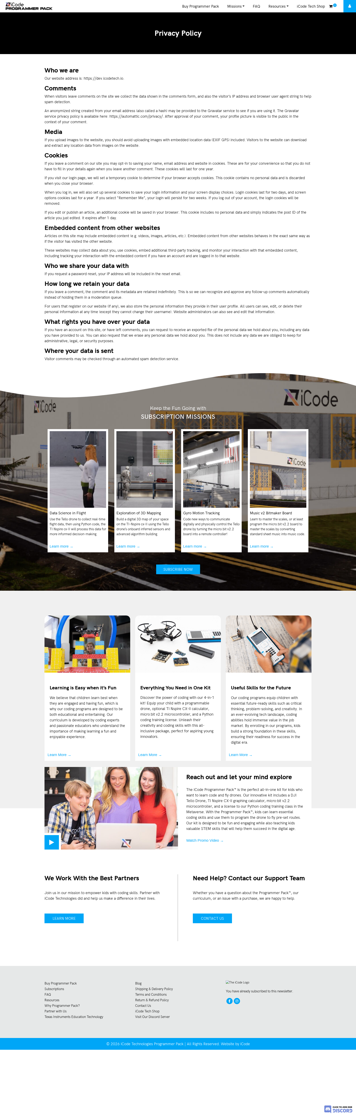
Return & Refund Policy (152, 1000)
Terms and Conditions (151, 994)
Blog (138, 983)
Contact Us (212, 918)
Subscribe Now (178, 569)
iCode (245, 1044)
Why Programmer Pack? (62, 1006)
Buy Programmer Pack (200, 6)
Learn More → (59, 755)
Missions (234, 6)
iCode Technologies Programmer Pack (152, 1044)
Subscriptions (54, 989)
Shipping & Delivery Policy (154, 989)
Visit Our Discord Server (152, 1017)
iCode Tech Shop (311, 6)
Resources (277, 6)
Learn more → (61, 546)
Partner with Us (55, 1011)
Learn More (64, 918)
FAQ (256, 6)
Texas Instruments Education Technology (73, 1017)
